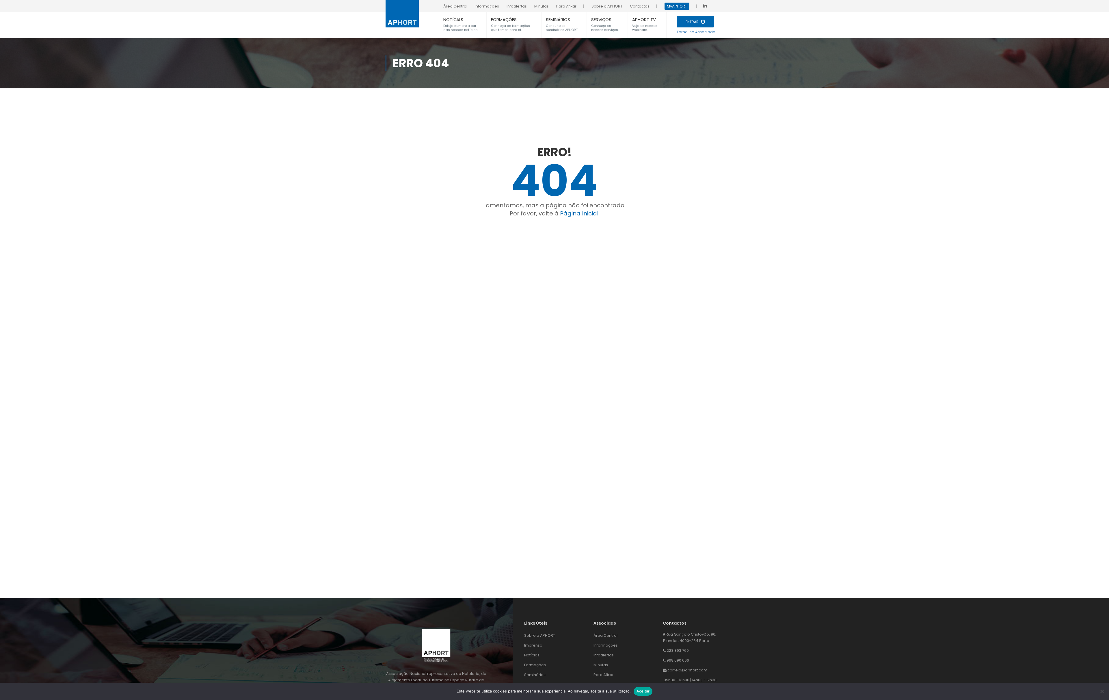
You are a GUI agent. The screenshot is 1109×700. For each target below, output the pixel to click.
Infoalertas (603, 655)
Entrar (692, 21)
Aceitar (643, 691)
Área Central (605, 635)
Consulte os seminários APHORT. (562, 27)
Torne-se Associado (696, 32)
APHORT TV (644, 19)
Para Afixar (603, 674)
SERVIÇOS (601, 19)
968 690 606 (678, 660)
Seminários (535, 674)
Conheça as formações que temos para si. (510, 27)
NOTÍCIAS (453, 19)
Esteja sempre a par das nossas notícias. (460, 27)
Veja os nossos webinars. (644, 27)
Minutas (600, 665)
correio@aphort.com (687, 670)
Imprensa (533, 645)
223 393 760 (678, 650)
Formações (535, 665)
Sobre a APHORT (539, 635)
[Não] (1102, 691)
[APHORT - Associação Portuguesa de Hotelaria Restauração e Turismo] (402, 11)
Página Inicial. (580, 213)
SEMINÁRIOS (558, 19)
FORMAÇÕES (504, 19)
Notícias (531, 655)
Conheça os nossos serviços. (605, 27)
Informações (605, 645)
